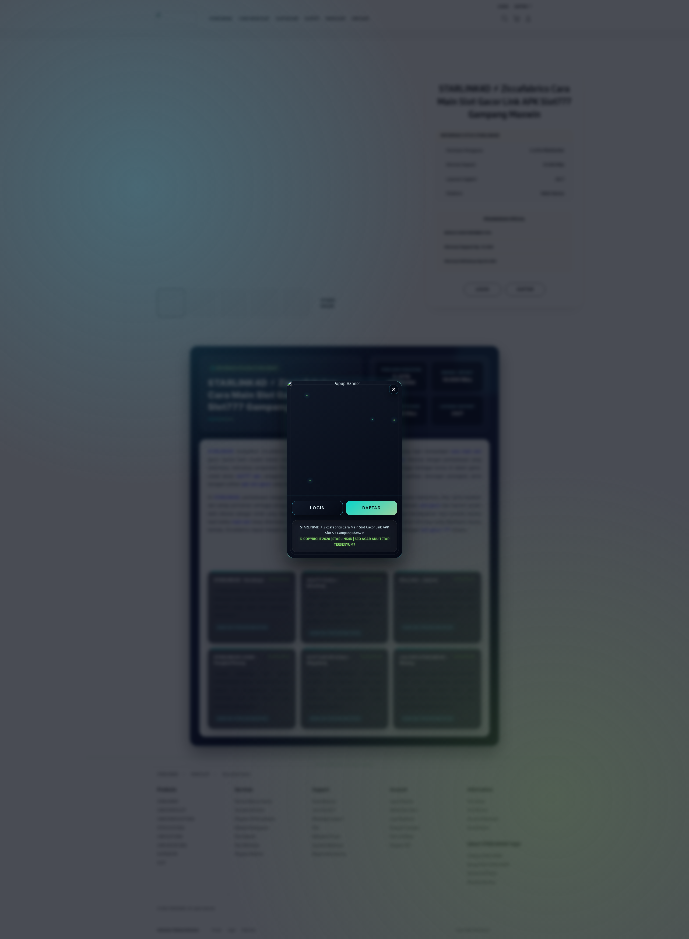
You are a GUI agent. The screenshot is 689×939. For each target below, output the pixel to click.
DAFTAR (371, 508)
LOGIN (317, 508)
